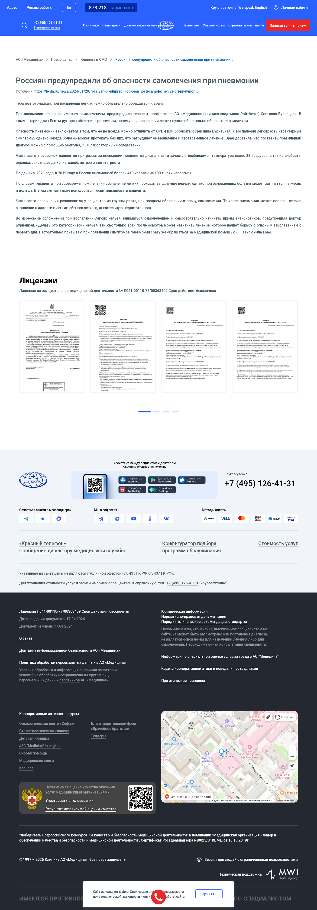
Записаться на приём (288, 25)
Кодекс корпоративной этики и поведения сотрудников (209, 668)
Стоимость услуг (278, 543)
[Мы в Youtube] (134, 518)
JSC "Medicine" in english (40, 745)
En (69, 7)
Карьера (26, 768)
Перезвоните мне (47, 27)
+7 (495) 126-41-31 (48, 23)
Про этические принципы (183, 680)
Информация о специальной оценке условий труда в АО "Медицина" (219, 656)
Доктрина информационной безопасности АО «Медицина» (69, 650)
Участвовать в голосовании (69, 800)
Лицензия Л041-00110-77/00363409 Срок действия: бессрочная (74, 611)
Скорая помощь (33, 753)
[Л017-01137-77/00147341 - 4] (265, 346)
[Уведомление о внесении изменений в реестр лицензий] (51, 346)
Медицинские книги (36, 760)
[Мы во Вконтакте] (166, 518)
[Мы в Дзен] (117, 518)
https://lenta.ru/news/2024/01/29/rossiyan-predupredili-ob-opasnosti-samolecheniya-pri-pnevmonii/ (116, 91)
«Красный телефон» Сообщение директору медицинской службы (72, 547)
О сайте (25, 638)
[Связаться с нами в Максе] (59, 518)
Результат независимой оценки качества (80, 808)
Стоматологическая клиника (44, 730)
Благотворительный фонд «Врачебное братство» (113, 726)
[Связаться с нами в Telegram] (26, 518)
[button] (24, 25)
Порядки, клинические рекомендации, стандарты (204, 621)
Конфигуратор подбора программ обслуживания (191, 547)
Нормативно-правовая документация (193, 616)
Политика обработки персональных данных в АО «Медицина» (72, 662)
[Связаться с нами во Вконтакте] (42, 518)
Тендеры (98, 735)
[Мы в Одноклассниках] (150, 518)
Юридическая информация (184, 611)
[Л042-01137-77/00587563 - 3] (194, 346)
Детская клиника (34, 738)
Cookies (136, 892)
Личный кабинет (295, 7)
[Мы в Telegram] (101, 518)
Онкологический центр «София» (47, 723)
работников (69, 680)
